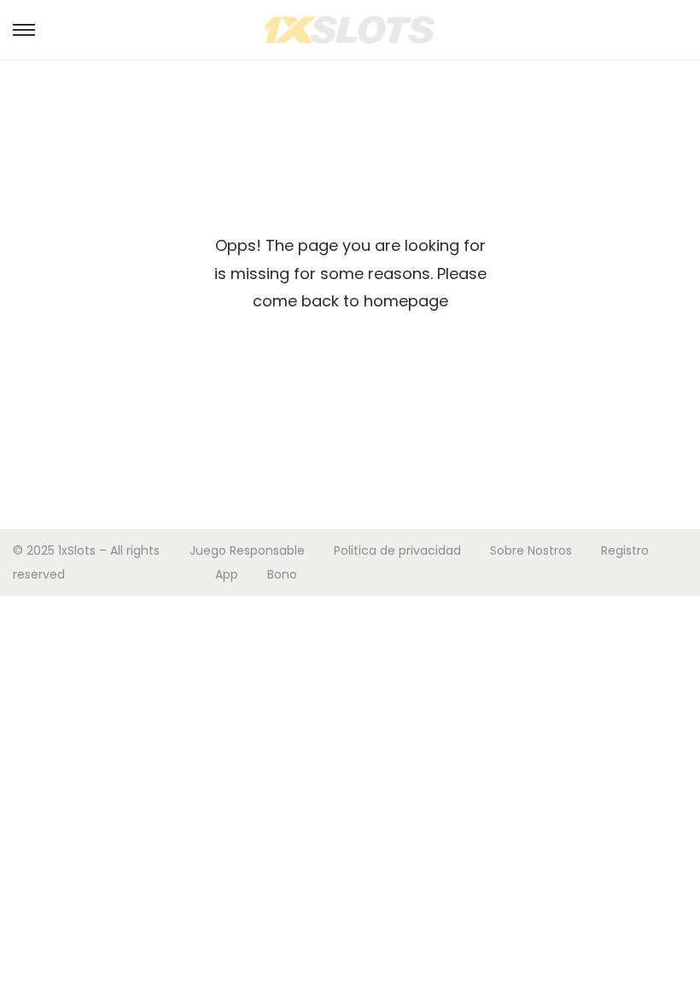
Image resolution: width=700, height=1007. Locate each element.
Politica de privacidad (397, 550)
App (226, 574)
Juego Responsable (247, 550)
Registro (625, 550)
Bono (282, 574)
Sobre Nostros (531, 550)
